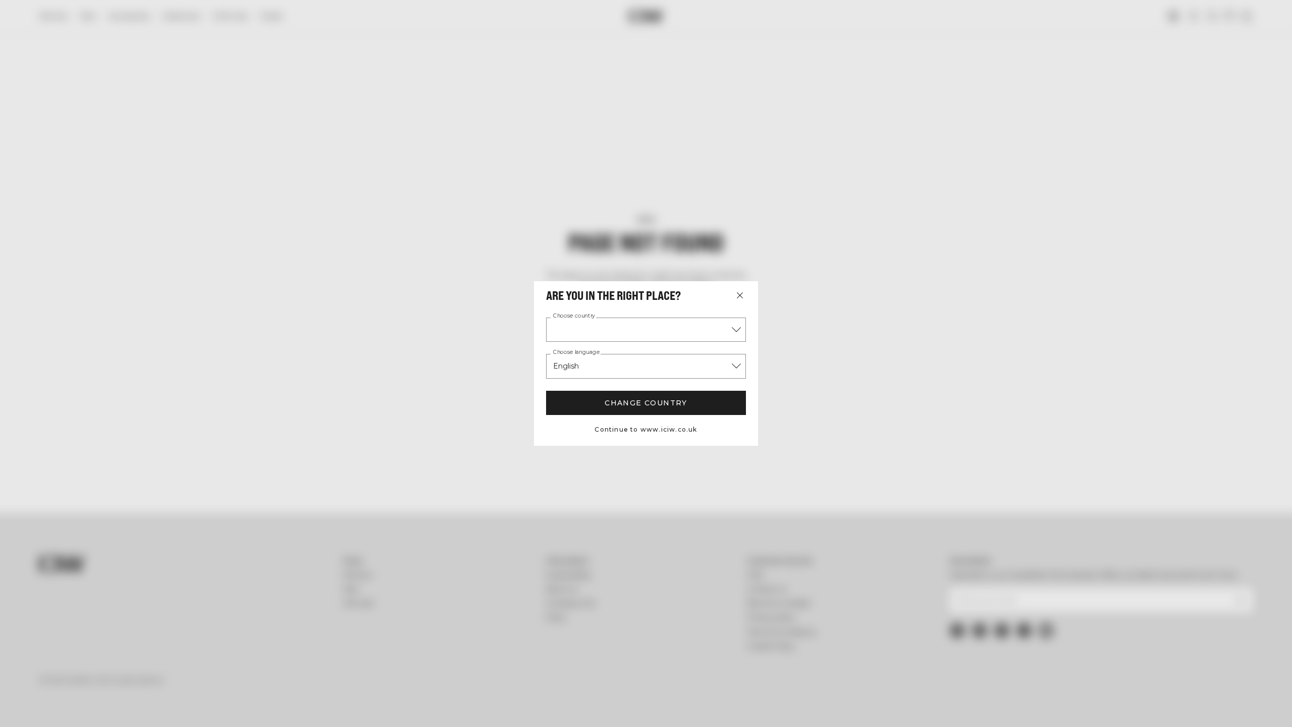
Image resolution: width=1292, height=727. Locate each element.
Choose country (574, 316)
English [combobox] (566, 366)
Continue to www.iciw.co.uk (646, 429)
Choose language (576, 352)
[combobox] (646, 330)
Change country (646, 402)
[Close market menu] (740, 295)
